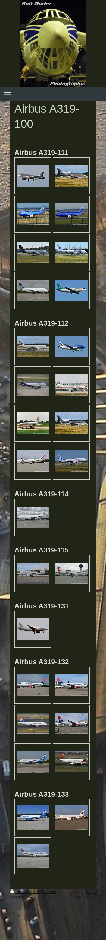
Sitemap (49, 892)
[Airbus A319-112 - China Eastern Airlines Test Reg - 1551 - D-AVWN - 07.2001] (33, 423)
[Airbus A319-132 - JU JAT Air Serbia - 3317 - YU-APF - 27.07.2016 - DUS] (33, 723)
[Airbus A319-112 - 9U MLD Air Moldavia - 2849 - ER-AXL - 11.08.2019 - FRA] (33, 346)
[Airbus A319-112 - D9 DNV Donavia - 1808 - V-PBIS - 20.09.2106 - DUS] (33, 385)
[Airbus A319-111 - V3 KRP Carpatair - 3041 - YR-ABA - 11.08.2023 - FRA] (71, 290)
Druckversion (27, 892)
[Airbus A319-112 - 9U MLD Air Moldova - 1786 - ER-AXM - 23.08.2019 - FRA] (71, 346)
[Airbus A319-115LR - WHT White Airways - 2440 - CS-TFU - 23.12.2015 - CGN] (33, 573)
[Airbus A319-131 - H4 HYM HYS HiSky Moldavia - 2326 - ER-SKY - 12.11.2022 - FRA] (33, 629)
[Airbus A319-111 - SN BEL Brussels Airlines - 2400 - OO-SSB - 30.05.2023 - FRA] (33, 252)
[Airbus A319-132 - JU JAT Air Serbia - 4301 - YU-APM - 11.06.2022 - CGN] (71, 723)
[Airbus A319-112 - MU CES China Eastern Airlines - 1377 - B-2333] (71, 385)
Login (91, 892)
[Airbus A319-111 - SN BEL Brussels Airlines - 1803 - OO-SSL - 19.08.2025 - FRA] (71, 252)
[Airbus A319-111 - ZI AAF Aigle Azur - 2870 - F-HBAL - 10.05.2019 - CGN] (33, 290)
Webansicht (86, 897)
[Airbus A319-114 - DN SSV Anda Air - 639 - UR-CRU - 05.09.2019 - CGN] (33, 517)
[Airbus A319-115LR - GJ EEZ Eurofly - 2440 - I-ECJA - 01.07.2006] (71, 573)
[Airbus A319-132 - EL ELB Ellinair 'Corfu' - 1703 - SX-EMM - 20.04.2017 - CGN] (33, 762)
